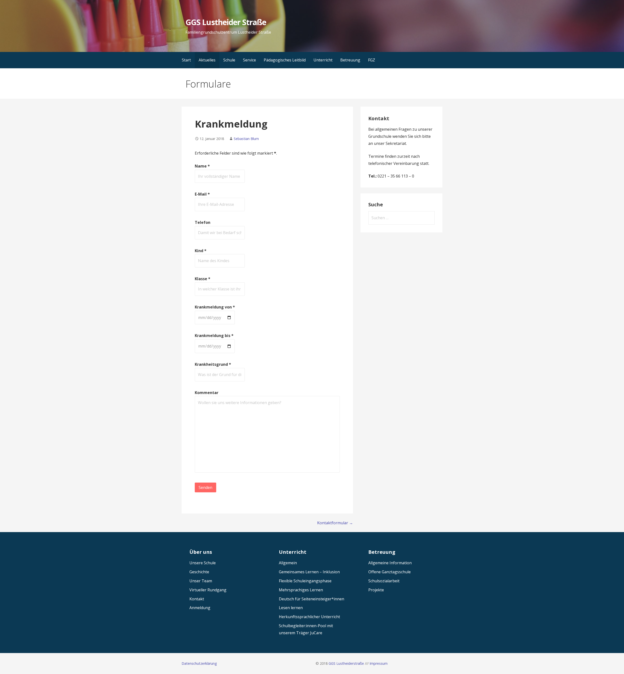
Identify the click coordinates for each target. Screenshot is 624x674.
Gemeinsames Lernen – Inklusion (309, 572)
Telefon (202, 222)
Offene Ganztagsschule (389, 572)
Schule (229, 60)
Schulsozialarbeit (384, 581)
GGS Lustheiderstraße (346, 663)
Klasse (202, 278)
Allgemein (288, 562)
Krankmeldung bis (214, 335)
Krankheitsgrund (213, 364)
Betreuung (350, 60)
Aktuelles (207, 60)
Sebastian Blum (246, 138)
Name (202, 166)
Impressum (379, 663)
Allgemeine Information (390, 562)
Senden (205, 487)
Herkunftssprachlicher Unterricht (309, 616)
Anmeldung (199, 607)
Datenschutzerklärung (199, 663)
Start (186, 60)
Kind (200, 250)
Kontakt (196, 599)
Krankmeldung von (215, 307)
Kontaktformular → (335, 522)
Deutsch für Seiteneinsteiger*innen (311, 599)
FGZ (371, 60)
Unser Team (200, 581)
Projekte (376, 590)
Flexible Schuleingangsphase (305, 581)
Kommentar (206, 392)
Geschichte (199, 572)
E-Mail (202, 194)
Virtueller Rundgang (207, 590)
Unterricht (322, 60)
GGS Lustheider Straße (225, 22)
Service (249, 60)
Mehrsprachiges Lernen (301, 590)
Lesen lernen (291, 607)
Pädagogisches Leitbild (285, 60)
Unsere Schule (202, 562)
